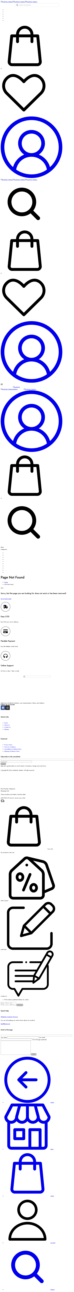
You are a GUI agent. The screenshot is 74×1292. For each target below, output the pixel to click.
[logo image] (19, 2)
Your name (4, 1037)
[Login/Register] (31, 178)
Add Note (19, 1005)
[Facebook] (3, 707)
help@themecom (5, 1024)
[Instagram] (7, 707)
